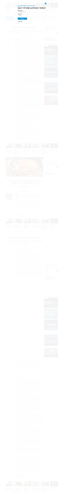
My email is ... (20, 10)
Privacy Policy (20, 21)
